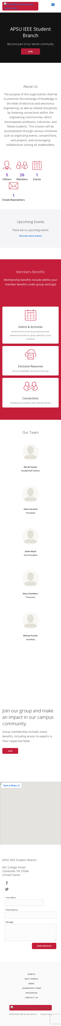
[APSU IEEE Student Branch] (20, 6)
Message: (9, 922)
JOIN (30, 51)
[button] (54, 5)
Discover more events (30, 235)
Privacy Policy (46, 1014)
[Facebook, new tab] (7, 883)
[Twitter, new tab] (7, 889)
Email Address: (11, 910)
